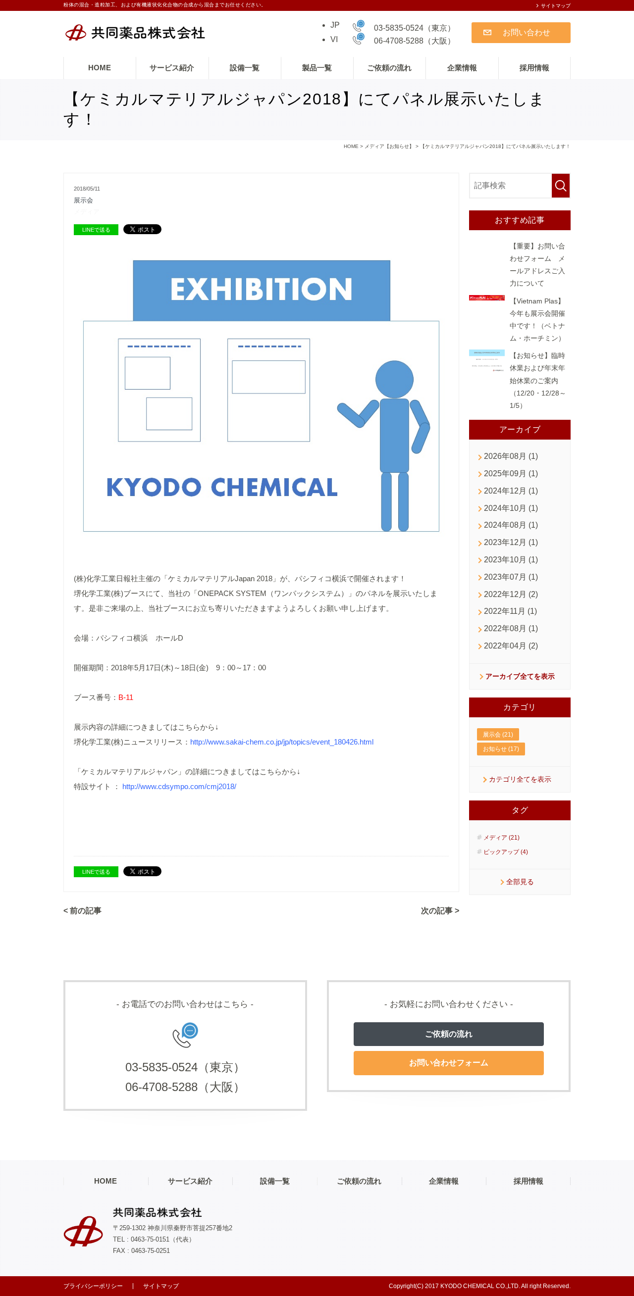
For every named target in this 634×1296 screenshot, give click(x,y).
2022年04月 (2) (511, 646)
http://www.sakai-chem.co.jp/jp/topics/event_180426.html (281, 742)
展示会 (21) (498, 734)
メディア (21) (501, 837)
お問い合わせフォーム (448, 1062)
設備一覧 (245, 67)
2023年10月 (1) (511, 559)
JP (335, 25)
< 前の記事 (82, 910)
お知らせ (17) (501, 749)
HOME (99, 67)
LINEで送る (96, 230)
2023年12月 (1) (511, 542)
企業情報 (462, 67)
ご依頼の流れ (389, 67)
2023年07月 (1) (511, 577)
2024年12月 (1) (511, 491)
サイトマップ (556, 5)
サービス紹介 (172, 67)
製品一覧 (317, 67)
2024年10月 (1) (511, 508)
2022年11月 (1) (510, 611)
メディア (87, 211)
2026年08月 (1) (511, 456)
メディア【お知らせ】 (389, 146)
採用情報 (534, 67)
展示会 (83, 200)
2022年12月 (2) (511, 594)
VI (334, 39)
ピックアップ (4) (505, 851)
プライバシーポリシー (93, 1286)
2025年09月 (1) (511, 473)
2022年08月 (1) (511, 628)
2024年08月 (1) (511, 525)
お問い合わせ (526, 32)
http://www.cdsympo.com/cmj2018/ (179, 786)
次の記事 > (440, 910)
